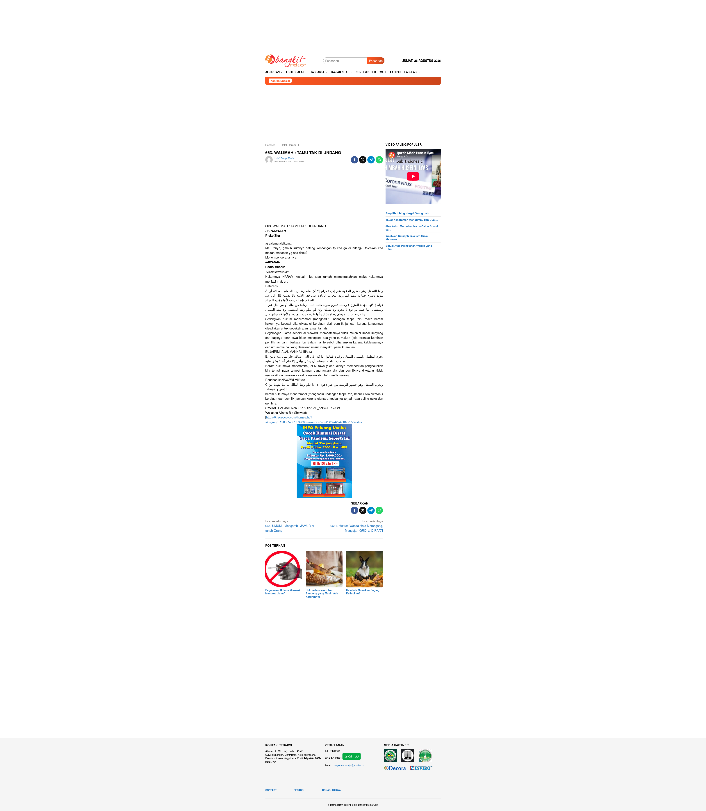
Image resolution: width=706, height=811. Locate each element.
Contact (271, 790)
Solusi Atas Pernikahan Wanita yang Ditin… (409, 247)
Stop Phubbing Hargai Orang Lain (407, 213)
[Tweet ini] (362, 159)
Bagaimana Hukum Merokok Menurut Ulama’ (282, 591)
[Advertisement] (353, 25)
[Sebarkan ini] (354, 159)
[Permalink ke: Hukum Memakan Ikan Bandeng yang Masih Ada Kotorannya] (324, 569)
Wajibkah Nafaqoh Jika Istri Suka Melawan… (407, 237)
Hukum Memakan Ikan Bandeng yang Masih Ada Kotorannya (322, 593)
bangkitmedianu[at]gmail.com (348, 765)
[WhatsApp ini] (379, 159)
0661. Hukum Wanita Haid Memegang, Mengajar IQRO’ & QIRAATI (356, 526)
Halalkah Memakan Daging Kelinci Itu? (362, 591)
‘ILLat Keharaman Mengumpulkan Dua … (412, 219)
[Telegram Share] (371, 159)
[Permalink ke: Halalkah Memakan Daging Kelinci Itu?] (364, 569)
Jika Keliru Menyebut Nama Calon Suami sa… (412, 227)
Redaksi (299, 790)
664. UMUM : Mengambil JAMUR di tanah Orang (289, 526)
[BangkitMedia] (286, 60)
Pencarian (376, 60)
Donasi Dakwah (332, 790)
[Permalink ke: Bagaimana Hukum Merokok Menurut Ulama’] (283, 569)
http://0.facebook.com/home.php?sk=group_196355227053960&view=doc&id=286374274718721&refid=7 (313, 419)
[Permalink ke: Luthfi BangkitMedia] (269, 159)
